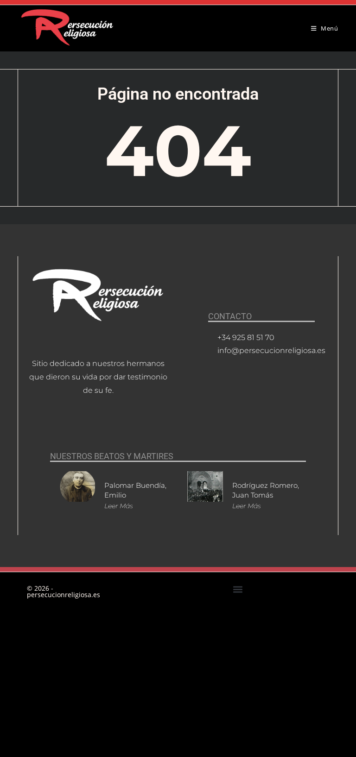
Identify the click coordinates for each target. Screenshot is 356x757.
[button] (237, 589)
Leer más (118, 506)
